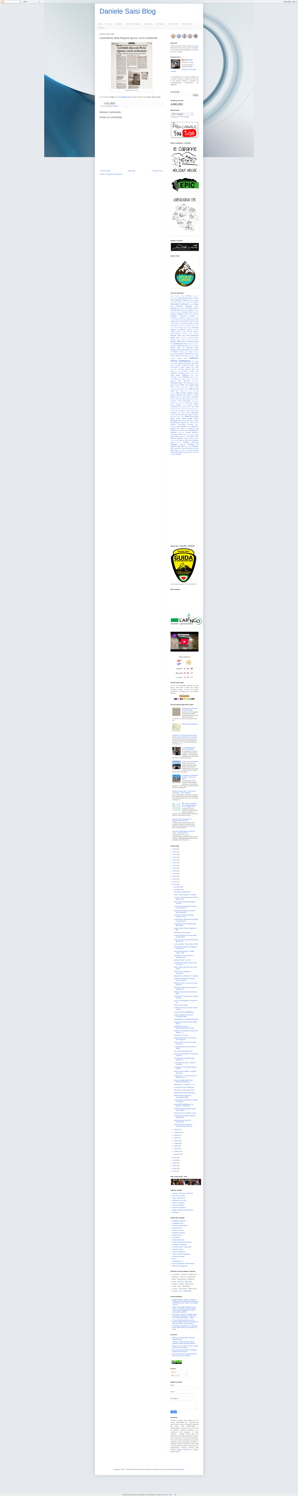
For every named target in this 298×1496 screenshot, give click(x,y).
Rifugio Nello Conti (178, 416)
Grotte (196, 365)
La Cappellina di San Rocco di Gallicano (188, 748)
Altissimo (190, 298)
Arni (172, 302)
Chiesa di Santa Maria (181, 323)
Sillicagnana (182, 436)
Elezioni (173, 341)
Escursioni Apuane (178, 1240)
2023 (174, 857)
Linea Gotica (194, 373)
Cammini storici (175, 310)
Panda (185, 395)
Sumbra (186, 438)
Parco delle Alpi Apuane (179, 1225)
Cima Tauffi (181, 325)
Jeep (179, 371)
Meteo (181, 657)
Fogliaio (190, 351)
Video (172, 452)
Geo (193, 361)
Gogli (192, 363)
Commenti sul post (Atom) (114, 174)
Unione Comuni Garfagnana (181, 1254)
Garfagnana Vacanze (179, 1221)
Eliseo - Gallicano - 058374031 (182, 1281)
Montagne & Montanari (179, 1244)
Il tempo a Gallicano (178, 1203)
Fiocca (192, 349)
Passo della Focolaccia (185, 399)
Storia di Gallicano (177, 438)
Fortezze (187, 354)
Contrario (189, 329)
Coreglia (183, 331)
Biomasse (115, 106)
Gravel (172, 365)
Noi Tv (174, 1259)
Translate (186, 117)
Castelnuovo (182, 316)
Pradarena (182, 410)
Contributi (195, 329)
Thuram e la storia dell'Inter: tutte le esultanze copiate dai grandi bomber (183, 1342)
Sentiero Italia (186, 434)
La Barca (191, 371)
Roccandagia (181, 424)
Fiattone (187, 350)
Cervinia (173, 320)
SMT (197, 436)
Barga (196, 304)
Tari (184, 440)
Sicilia (196, 434)
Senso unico (178, 434)
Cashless (195, 314)
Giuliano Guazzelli (184, 363)
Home (100, 24)
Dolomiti (191, 337)
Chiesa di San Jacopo (181, 1005)
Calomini (195, 308)
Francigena (185, 355)
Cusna (190, 333)
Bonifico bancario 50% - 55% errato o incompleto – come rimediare (184, 792)
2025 (174, 852)
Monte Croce (184, 385)
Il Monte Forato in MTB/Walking (184, 1012)
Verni (172, 448)
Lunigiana (179, 377)
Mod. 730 (182, 383)
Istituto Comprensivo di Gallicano (182, 1210)
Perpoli (179, 401)
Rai (171, 416)
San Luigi (180, 428)
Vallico (182, 446)
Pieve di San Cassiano (191, 403)
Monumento (180, 389)
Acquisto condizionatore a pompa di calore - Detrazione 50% (183, 832)
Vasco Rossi (188, 446)
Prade (188, 410)
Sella (172, 434)
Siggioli (172, 436)
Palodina (179, 395)
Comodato (195, 328)
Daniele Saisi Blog (128, 11)
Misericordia (174, 383)
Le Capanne (181, 373)
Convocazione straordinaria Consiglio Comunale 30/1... (186, 920)
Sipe (188, 436)
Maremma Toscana (179, 379)
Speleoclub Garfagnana (179, 1266)
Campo (190, 312)
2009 (174, 1166)
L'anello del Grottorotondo (190, 761)
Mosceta (187, 389)
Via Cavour (189, 448)
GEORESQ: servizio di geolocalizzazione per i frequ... (184, 1027)
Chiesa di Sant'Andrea (182, 321)
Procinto (188, 412)
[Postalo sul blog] (107, 103)
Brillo (178, 308)
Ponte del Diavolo (179, 408)
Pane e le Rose (192, 395)
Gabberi (179, 358)
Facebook (173, 345)
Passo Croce (174, 399)
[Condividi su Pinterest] (114, 103)
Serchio (193, 434)
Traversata (182, 444)
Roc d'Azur (190, 422)
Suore (191, 438)
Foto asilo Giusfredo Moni (182, 892)
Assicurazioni (194, 302)
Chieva (190, 324)
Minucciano (195, 381)
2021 (174, 863)
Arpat (179, 302)
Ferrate (173, 348)
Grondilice (178, 365)
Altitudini (196, 298)
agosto (176, 1135)
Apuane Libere (177, 1235)
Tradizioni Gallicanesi (190, 442)
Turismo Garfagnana (178, 1252)
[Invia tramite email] (105, 103)
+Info (170, 1495)
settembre (177, 1132)
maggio (176, 1143)
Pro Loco (181, 412)
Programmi (194, 412)
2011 (174, 1160)
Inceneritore (174, 369)
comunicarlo (187, 1450)
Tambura (195, 438)
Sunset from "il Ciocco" (181, 1035)
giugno (176, 1140)
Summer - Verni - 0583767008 (181, 1291)
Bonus (196, 306)
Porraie (172, 410)
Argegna (196, 300)
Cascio (191, 314)
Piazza (172, 403)
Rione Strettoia (194, 420)
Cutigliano (195, 333)
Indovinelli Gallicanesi (184, 369)
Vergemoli (195, 446)
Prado (192, 410)
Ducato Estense (181, 339)
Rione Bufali (187, 418)
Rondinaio (173, 426)
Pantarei (188, 397)
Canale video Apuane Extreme (182, 1242)
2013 (174, 884)
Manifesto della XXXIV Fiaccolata (184, 1093)
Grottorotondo (174, 367)
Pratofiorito (174, 412)
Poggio (172, 408)
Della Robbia (186, 335)
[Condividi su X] (109, 103)
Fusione (173, 358)
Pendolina (173, 401)
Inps (193, 369)
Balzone (191, 304)
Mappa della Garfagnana (190, 724)
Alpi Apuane (160, 24)
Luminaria (173, 377)
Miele (179, 381)
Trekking (191, 444)
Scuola (188, 432)
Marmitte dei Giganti (192, 379)
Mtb (191, 389)
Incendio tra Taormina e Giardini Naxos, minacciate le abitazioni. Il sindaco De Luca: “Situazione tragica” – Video (184, 1316)
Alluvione (188, 296)
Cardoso (173, 314)
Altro (172, 300)
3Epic (172, 296)
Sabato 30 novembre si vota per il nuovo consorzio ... (184, 979)
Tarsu (187, 440)
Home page (131, 171)
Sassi (179, 430)
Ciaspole (196, 323)
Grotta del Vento (188, 365)
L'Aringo (101, 28)
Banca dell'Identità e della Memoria (183, 1263)
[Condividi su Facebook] (112, 103)
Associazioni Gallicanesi (180, 304)
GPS (196, 363)
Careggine (179, 314)
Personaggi (186, 401)
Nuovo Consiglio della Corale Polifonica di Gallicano (183, 1081)
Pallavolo (195, 393)
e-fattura (189, 339)
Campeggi (185, 312)
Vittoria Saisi (192, 452)
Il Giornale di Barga (178, 1256)
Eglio (193, 339)
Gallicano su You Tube (179, 1200)
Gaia (185, 358)
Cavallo (188, 318)
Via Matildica (182, 450)
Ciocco (172, 327)
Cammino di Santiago (187, 310)
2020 (174, 865)
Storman (168, 1469)
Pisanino (189, 405)
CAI (186, 308)
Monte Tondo (194, 386)
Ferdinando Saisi (182, 346)
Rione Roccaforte (184, 420)
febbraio (177, 1151)
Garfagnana (148, 24)
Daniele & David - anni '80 (182, 960)
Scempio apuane (177, 1249)
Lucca (196, 375)
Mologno (196, 383)
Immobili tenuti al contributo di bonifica (186, 1019)
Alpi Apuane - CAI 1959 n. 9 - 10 (184, 1084)
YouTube (173, 454)
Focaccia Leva (182, 351)
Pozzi (176, 410)
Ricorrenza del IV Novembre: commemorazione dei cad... (183, 1125)
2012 (174, 1157)
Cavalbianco (181, 318)
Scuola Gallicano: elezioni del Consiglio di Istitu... (183, 1015)
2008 (174, 1168)
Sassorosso (184, 430)
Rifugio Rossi (189, 416)
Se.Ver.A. (195, 432)
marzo (176, 1149)
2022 (174, 860)
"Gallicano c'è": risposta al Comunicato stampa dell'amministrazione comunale (184, 736)
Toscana (179, 442)
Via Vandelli (189, 450)
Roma (196, 424)
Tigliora (173, 442)
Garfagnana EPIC (177, 1223)
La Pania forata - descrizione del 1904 (186, 944)
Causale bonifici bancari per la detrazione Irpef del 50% (182, 820)
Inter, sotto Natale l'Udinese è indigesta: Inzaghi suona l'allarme (184, 1350)
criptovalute (184, 333)
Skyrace (192, 436)
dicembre (177, 887)
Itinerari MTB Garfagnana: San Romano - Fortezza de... (183, 1105)
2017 (174, 873)
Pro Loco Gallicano (178, 1205)
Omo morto (188, 391)
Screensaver (181, 432)
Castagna (174, 316)
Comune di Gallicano (178, 329)
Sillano (177, 436)
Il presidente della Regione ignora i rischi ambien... (185, 1109)
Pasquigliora (195, 397)
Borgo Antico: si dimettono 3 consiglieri (186, 976)
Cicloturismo (174, 325)
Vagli (178, 446)
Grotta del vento (177, 1228)
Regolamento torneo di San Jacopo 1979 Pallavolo (185, 1038)
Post (174, 1372)
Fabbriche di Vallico (193, 343)
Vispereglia (185, 452)
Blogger (181, 1469)
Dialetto (178, 337)
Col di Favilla (179, 327)
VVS (197, 452)
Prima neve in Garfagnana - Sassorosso (182, 972)
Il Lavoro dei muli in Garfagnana (184, 1087)
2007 (174, 1171)
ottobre (176, 1129)
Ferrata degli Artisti (193, 345)
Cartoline (185, 314)
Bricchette (174, 308)
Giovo (196, 361)
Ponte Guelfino (189, 408)
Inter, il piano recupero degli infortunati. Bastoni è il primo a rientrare (184, 1354)
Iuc (176, 371)
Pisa (184, 405)
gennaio (177, 1154)
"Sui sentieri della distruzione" (183, 1051)
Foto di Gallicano (176, 356)
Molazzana (190, 383)
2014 (174, 882)
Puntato (173, 414)
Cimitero (188, 325)
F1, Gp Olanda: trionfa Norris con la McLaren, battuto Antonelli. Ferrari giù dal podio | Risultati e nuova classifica (185, 1321)
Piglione (173, 405)
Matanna (173, 381)
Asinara (188, 302)
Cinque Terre (194, 325)
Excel (185, 344)
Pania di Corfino (180, 397)
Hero (192, 367)
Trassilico (174, 444)
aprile (176, 1146)
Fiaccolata (181, 350)
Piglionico (179, 405)
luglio (176, 1138)
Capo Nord (195, 312)
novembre (177, 889)
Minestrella (187, 381)
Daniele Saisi (188, 60)
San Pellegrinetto (190, 428)
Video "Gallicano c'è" (178, 1198)
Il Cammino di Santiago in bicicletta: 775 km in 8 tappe (190, 777)
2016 (174, 876)
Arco (191, 300)
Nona (181, 391)
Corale (173, 331)
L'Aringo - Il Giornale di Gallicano (182, 1193)
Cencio (196, 318)
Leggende (188, 373)
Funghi (196, 355)
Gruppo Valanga (185, 367)
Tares (180, 440)
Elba (197, 339)
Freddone (191, 355)
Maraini (192, 377)
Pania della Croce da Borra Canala (185, 1113)
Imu (197, 367)
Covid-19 (177, 333)
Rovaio (179, 426)
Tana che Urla (174, 440)
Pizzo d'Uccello (182, 406)
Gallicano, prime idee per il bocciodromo (182, 1121)
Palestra (173, 393)
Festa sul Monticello (185, 348)
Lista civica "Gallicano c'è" (182, 375)
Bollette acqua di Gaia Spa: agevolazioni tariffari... (182, 1096)
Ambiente (109, 106)
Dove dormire (187, 24)
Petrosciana (195, 401)
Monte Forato (194, 385)
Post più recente (105, 171)
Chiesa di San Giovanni (182, 320)
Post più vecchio (158, 171)
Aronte (175, 302)
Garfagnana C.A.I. (178, 1261)
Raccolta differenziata (182, 414)
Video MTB (178, 452)
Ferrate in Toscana (178, 1230)
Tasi (190, 440)
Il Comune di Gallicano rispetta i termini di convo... (184, 915)
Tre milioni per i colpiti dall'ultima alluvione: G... (184, 1059)
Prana (196, 410)
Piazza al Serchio (180, 403)
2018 (174, 871)
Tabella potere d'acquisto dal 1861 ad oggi (190, 709)
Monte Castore (175, 385)
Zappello (178, 454)
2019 (174, 868)
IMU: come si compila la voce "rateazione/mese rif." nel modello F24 (189, 805)
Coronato (189, 331)
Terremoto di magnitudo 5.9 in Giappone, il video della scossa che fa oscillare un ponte (185, 1327)
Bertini (172, 306)
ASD (183, 302)
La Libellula (176, 1237)
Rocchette (190, 424)
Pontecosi (195, 408)
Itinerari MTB (173, 24)
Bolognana (188, 306)
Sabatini (183, 426)
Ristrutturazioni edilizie (178, 422)
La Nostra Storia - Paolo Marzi (181, 1247)
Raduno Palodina (194, 414)
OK (175, 1495)
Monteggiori (174, 389)
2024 (174, 854)
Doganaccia (184, 337)
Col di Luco (187, 327)
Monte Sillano (184, 386)
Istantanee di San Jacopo (182, 932)
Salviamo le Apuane (178, 1233)
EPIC (179, 341)
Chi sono (109, 24)
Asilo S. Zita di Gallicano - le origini (185, 895)
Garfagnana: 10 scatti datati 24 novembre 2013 (183, 956)
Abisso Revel (179, 296)
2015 (174, 879)
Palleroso (173, 395)
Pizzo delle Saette (193, 406)
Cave (192, 318)
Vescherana (177, 448)
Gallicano (119, 24)
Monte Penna (175, 386)
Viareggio (195, 450)
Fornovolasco (180, 354)
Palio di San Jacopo (133, 24)
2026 (174, 849)
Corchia (178, 331)
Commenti (176, 1375)
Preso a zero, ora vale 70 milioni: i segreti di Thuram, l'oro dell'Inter (185, 1346)
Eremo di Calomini (187, 341)
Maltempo (186, 377)
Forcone (173, 353)
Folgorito (196, 351)
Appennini (186, 300)
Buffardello (175, 1212)
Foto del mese (194, 353)
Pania (173, 397)
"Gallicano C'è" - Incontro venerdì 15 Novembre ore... (185, 1076)
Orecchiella (195, 391)
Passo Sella (195, 399)
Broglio (182, 308)
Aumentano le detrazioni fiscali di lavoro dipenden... (184, 911)
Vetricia (184, 448)
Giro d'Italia (174, 363)
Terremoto (195, 440)
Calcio (190, 308)
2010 (174, 1163)
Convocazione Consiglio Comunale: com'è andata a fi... (185, 907)
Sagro (188, 426)
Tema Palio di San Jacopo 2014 (184, 1090)
